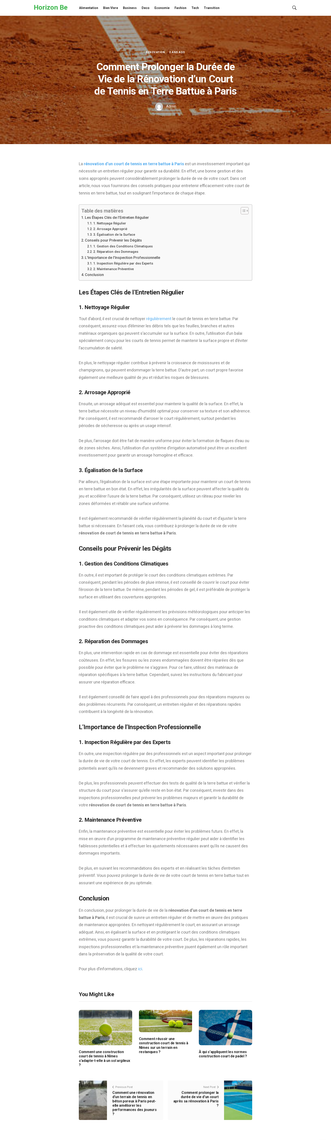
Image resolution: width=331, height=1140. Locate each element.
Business (130, 8)
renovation (155, 52)
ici (140, 968)
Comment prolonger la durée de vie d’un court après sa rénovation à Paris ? (196, 1099)
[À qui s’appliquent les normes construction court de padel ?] (225, 1027)
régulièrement (159, 318)
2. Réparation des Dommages (115, 252)
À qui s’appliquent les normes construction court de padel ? (223, 1054)
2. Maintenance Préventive (113, 269)
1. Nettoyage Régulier (109, 223)
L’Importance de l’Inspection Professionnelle (122, 258)
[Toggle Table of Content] (242, 211)
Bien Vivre (110, 8)
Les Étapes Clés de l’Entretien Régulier (117, 217)
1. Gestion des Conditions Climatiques (123, 246)
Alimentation (88, 8)
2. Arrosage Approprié (110, 229)
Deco (146, 8)
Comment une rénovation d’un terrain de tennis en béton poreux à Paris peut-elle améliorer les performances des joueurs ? (134, 1103)
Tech (195, 8)
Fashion (180, 8)
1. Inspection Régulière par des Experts (123, 263)
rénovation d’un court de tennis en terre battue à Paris (134, 163)
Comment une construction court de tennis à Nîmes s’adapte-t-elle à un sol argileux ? (104, 1058)
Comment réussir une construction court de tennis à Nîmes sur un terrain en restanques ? (163, 1045)
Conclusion (94, 275)
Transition (212, 8)
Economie (162, 8)
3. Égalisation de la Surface (114, 235)
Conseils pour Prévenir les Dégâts (113, 240)
